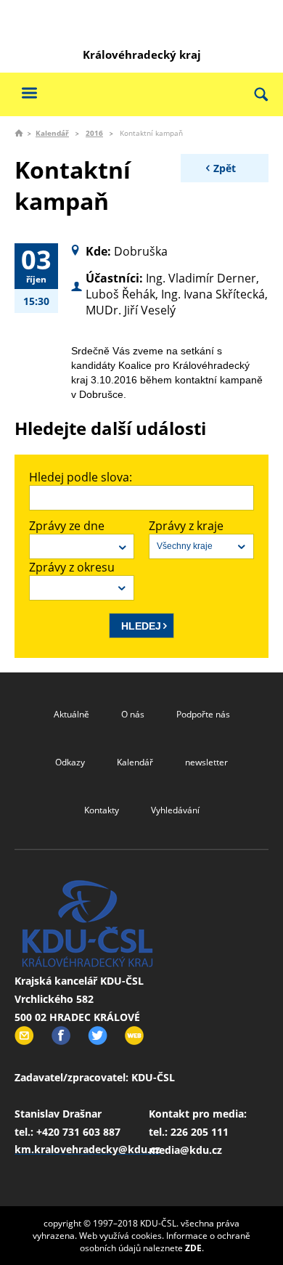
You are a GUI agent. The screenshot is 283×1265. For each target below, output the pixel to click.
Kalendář (52, 133)
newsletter (206, 762)
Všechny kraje (185, 546)
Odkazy (70, 762)
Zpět (224, 168)
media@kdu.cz (185, 1150)
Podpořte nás (203, 714)
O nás (132, 714)
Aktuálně (71, 714)
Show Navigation (29, 93)
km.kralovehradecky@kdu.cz (87, 1149)
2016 (94, 133)
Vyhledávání (175, 810)
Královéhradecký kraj (142, 54)
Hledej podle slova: (80, 477)
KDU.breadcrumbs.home (19, 133)
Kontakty (101, 810)
